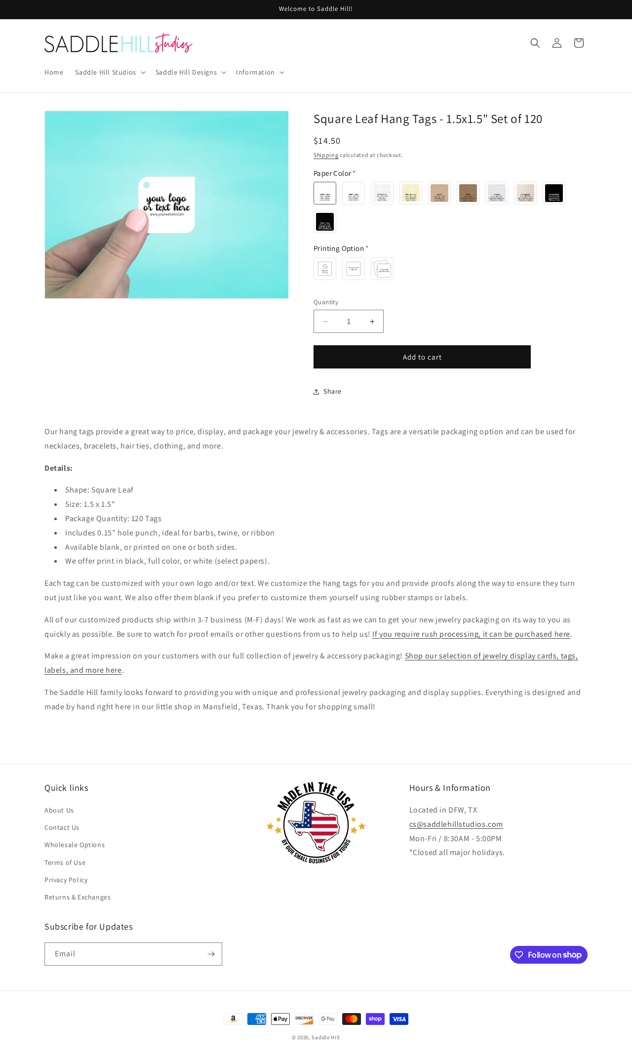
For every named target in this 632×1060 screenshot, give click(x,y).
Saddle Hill (326, 1037)
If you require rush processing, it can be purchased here (471, 634)
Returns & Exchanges (77, 897)
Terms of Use (64, 862)
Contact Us (61, 827)
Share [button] (332, 391)
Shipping (326, 155)
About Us (59, 810)
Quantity (326, 302)
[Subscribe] (211, 954)
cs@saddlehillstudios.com (456, 824)
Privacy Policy (65, 879)
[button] (109, 72)
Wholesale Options (74, 844)
